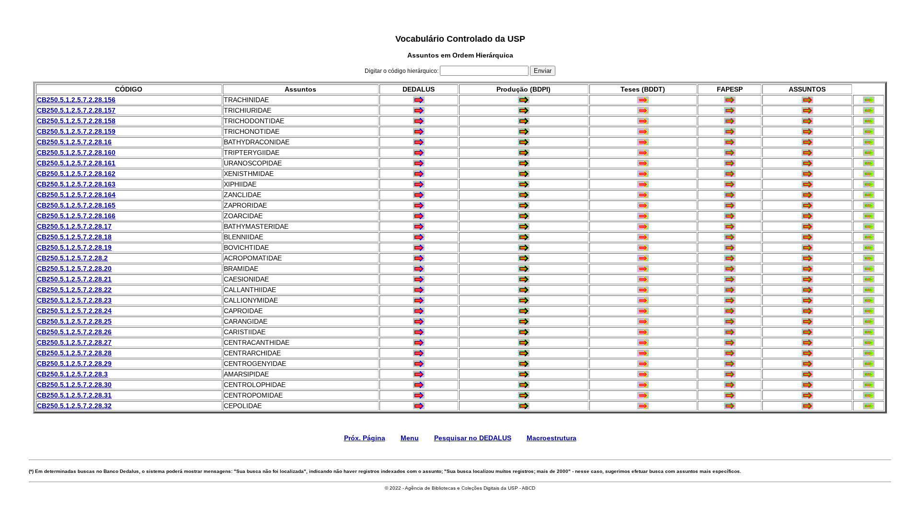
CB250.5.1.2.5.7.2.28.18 (74, 237)
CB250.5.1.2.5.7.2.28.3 (72, 374)
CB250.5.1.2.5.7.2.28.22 (74, 290)
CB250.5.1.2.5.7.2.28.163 (76, 184)
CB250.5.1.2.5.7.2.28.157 (76, 110)
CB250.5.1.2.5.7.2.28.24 (74, 311)
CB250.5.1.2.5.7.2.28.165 (76, 205)
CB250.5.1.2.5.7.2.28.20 (74, 268)
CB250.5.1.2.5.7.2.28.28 (74, 353)
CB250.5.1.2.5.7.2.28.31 (74, 395)
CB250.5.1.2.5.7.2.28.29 (74, 363)
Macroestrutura (551, 438)
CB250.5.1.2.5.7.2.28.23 (74, 300)
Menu (410, 438)
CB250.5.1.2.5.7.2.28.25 (74, 321)
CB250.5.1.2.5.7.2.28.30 (74, 384)
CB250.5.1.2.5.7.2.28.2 (72, 258)
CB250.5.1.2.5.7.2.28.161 (76, 163)
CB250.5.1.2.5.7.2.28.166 (76, 216)
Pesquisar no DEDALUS (472, 438)
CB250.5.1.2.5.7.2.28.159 (76, 131)
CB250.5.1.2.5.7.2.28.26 (74, 332)
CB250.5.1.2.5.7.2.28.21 (74, 279)
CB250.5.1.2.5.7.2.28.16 (74, 142)
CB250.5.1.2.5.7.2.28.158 (76, 121)
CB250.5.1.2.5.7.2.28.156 (76, 100)
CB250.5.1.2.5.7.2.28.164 (76, 195)
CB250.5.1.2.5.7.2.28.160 (76, 152)
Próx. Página (364, 438)
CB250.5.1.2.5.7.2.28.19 (74, 247)
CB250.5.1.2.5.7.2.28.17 (74, 226)
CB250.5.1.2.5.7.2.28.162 (76, 173)
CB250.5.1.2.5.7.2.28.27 (74, 342)
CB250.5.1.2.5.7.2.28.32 (74, 406)
